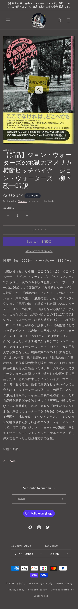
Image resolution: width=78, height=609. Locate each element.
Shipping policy (37, 589)
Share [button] (12, 461)
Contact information (62, 589)
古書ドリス (22, 583)
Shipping (22, 201)
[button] (8, 20)
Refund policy (64, 583)
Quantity (8, 207)
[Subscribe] (61, 499)
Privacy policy (16, 589)
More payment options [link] (39, 250)
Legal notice (41, 595)
